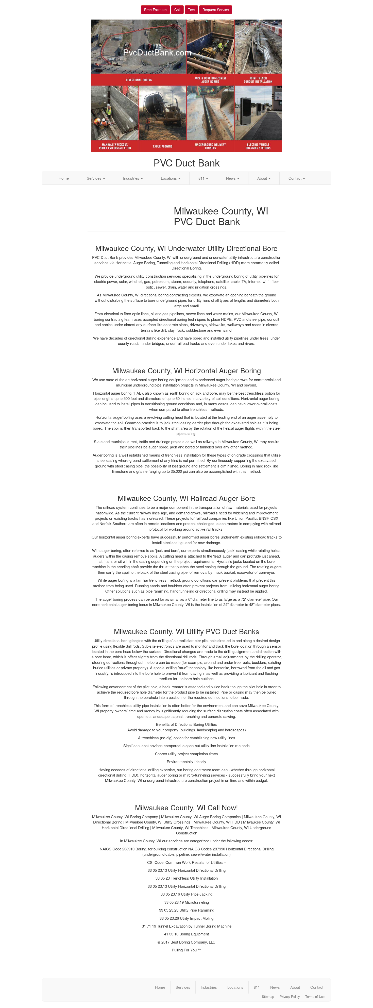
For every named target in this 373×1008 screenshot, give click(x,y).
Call (177, 9)
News (231, 178)
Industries (131, 178)
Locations (169, 178)
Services (95, 178)
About (262, 178)
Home (64, 178)
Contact (295, 178)
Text (191, 9)
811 (202, 178)
